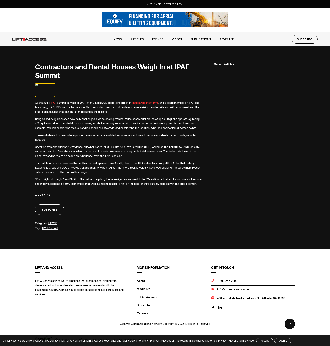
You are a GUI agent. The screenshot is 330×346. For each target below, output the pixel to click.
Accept (265, 340)
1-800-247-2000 (227, 281)
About (141, 281)
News (117, 39)
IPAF (53, 102)
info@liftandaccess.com (233, 289)
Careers (142, 313)
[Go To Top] (290, 324)
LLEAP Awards (147, 297)
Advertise (227, 39)
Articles (137, 39)
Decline (283, 340)
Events (157, 39)
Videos (177, 39)
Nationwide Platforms (145, 102)
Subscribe (304, 39)
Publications (201, 39)
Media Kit (143, 289)
